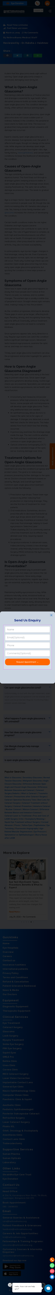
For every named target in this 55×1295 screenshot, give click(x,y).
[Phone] (52, 1259)
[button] (51, 615)
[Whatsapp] (52, 1265)
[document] (27, 647)
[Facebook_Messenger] (52, 1277)
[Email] (52, 1271)
